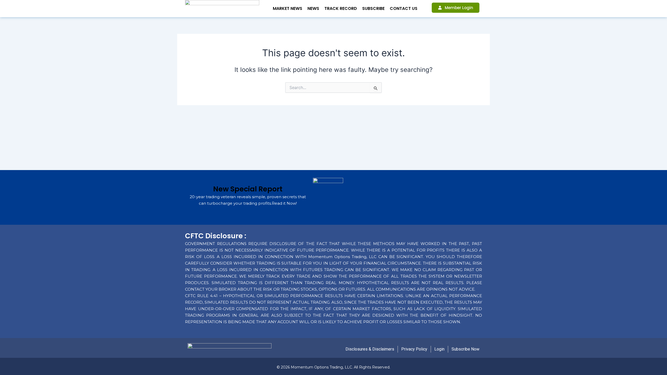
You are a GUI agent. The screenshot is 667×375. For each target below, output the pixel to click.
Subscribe (373, 8)
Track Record (340, 8)
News (313, 8)
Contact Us (403, 8)
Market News (287, 8)
